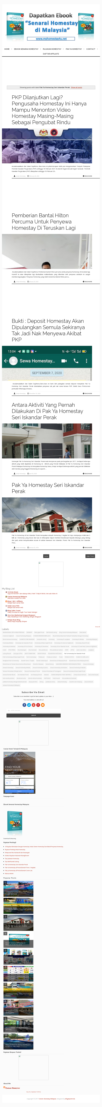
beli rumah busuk (93, 675)
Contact (90, 49)
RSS (43, 705)
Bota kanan (83, 632)
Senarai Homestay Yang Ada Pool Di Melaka (18, 995)
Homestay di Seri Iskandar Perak (60, 646)
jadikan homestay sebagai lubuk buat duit (14, 682)
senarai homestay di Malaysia (11, 685)
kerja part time (33, 682)
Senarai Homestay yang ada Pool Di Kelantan (18, 910)
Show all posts (76, 87)
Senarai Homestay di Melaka (78, 667)
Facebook (24, 705)
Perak (60, 657)
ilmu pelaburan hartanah (69, 678)
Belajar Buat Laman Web (16, 603)
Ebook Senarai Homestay (26, 49)
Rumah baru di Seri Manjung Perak (79, 660)
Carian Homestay (12, 1088)
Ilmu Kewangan (22, 650)
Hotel (4, 650)
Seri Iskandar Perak (23, 675)
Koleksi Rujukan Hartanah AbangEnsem (17, 855)
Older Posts (90, 556)
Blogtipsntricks (70, 1099)
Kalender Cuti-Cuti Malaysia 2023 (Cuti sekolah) (17, 978)
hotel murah (56, 678)
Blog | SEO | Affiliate (15, 601)
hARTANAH (47, 678)
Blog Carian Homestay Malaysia (68, 632)
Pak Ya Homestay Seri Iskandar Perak (16, 864)
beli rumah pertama (8, 678)
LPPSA (72, 650)
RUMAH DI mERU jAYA (82, 657)
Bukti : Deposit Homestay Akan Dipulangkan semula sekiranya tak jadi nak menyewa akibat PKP (48, 330)
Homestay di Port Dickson (25, 646)
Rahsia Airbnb (9, 873)
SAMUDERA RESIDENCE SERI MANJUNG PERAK (68, 664)
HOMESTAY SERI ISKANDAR (27, 639)
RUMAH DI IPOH (69, 657)
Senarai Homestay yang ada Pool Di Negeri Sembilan (18, 893)
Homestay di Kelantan (9, 646)
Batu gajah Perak (39, 632)
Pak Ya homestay (31, 657)
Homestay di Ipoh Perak (82, 643)
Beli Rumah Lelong (52, 632)
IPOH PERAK (12, 650)
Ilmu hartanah (32, 650)
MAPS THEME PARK (30, 653)
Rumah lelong (49, 664)
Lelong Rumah (7, 653)
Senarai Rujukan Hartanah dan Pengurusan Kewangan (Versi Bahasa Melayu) (15, 960)
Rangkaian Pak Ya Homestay (11, 660)
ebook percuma (21, 678)
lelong (41, 682)
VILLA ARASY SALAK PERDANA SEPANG (16, 1029)
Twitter (29, 705)
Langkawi (91, 650)
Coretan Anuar (13, 592)
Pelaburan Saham (52, 657)
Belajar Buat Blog (14, 620)
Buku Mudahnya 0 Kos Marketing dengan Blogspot (24, 617)
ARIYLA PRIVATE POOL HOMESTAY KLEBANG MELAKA (18, 1046)
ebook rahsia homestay (35, 678)
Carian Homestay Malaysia (17, 597)
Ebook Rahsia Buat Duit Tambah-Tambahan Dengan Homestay (70, 636)
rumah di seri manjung (75, 682)
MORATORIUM (42, 653)
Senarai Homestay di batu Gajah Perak (74, 671)
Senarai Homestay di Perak (32, 671)
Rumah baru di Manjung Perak (58, 660)
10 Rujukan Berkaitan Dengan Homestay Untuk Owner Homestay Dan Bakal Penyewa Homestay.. (34, 846)
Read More (88, 176)
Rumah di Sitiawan (38, 664)
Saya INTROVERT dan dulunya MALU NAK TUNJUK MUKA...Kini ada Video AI (32, 594)
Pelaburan (41, 657)
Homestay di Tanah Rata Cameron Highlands (84, 646)
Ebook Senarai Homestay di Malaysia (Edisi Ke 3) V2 (15, 944)
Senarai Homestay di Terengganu (51, 671)
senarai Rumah (88, 682)
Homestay (51, 639)
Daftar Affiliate (51, 54)
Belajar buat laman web (15, 607)
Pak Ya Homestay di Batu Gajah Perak (13, 657)
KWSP (66, 650)
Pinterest (38, 705)
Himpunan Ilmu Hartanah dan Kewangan (17, 852)
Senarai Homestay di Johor (40, 667)
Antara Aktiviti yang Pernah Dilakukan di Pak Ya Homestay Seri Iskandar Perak (47, 411)
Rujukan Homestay (52, 49)
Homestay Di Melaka (78, 639)
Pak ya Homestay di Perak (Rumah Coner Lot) (18, 870)
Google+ (33, 705)
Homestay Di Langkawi (63, 639)
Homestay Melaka (8, 643)
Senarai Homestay (88, 664)
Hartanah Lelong (41, 639)
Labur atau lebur (81, 650)
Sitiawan (46, 675)
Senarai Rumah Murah (9, 675)
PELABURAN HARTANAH (55, 653)
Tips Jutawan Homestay (12, 858)
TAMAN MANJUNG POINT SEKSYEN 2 (61, 675)
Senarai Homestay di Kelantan (58, 667)
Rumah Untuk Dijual (42, 660)
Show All (97, 626)
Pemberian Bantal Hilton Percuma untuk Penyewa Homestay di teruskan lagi (44, 221)
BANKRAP (29, 632)
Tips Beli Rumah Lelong (12, 861)
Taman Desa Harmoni (80, 675)
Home (7, 49)
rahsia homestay (62, 682)
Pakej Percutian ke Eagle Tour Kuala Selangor (22, 612)
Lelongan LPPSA (17, 653)
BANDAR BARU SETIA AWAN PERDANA (13, 632)
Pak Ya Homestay (74, 49)
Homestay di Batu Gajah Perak (43, 643)
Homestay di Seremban (41, 646)
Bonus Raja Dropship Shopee (17, 621)
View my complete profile (33, 1091)
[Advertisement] (51, 71)
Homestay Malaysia (91, 639)
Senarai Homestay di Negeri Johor (12, 671)
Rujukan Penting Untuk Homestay (15, 849)
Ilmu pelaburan (43, 650)
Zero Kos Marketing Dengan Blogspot (21, 615)
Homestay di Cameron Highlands (63, 643)
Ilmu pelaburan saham (56, 650)
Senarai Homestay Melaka (23, 667)
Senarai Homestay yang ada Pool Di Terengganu (18, 1012)
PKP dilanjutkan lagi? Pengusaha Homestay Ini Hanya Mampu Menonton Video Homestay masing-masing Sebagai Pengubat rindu (49, 109)
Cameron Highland (8, 636)
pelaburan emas (50, 682)
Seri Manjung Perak (36, 675)
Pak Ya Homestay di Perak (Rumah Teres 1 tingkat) (20, 867)
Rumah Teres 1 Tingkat (27, 660)
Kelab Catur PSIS (13, 606)
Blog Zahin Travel (14, 610)
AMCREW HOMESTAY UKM (16, 598)
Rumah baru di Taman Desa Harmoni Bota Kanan (17, 664)
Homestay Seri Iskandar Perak (24, 643)
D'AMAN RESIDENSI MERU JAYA (42, 636)
